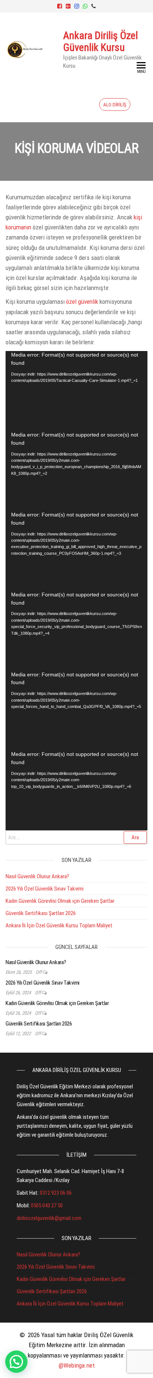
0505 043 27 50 (47, 1205)
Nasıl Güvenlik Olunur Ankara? (37, 876)
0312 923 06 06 (56, 1192)
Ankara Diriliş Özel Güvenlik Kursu (100, 41)
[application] (76, 391)
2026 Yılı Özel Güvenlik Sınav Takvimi (45, 888)
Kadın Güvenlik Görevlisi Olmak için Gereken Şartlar (60, 901)
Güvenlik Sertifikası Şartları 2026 (41, 913)
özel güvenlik (82, 301)
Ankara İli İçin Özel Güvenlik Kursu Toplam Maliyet (59, 925)
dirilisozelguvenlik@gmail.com (49, 1218)
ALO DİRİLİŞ (114, 104)
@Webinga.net (77, 1365)
